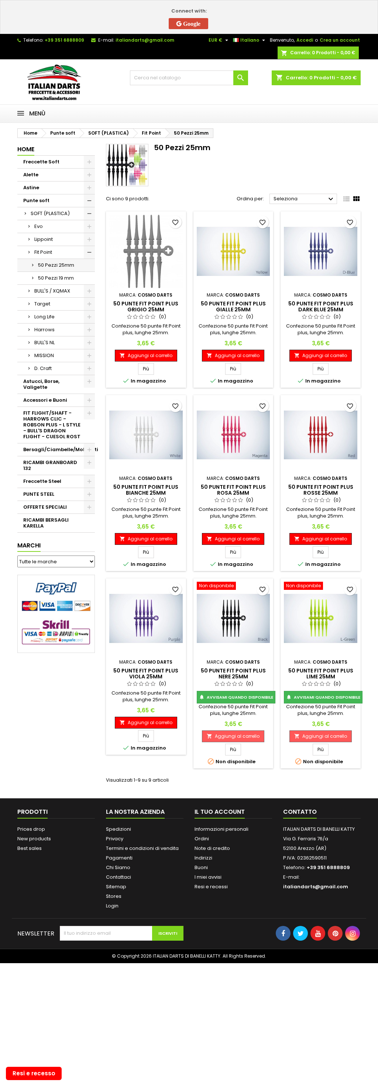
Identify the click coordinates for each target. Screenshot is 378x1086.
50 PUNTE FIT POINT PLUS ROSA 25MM (233, 490)
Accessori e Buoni (45, 400)
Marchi (29, 545)
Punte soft (36, 200)
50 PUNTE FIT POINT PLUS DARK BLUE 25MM (320, 306)
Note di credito (212, 848)
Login (112, 905)
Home (25, 149)
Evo (38, 226)
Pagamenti (119, 857)
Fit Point (43, 252)
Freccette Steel (42, 481)
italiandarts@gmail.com (145, 40)
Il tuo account (220, 811)
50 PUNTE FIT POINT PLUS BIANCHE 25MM (145, 490)
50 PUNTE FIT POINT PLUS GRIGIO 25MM (145, 306)
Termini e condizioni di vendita (142, 848)
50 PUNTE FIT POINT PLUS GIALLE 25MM (233, 306)
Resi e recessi (211, 886)
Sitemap (116, 886)
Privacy (114, 838)
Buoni (201, 867)
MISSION (44, 355)
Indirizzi (203, 857)
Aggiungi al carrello (146, 355)
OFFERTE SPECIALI (45, 507)
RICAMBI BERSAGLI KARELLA (46, 522)
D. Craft (43, 368)
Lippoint (43, 239)
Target (42, 303)
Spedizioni (118, 829)
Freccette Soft (41, 161)
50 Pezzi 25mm (56, 265)
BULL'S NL (44, 342)
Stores (113, 896)
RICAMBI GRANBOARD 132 (50, 465)
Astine (31, 187)
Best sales (29, 848)
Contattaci (118, 877)
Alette (30, 174)
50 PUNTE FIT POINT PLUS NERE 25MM (233, 673)
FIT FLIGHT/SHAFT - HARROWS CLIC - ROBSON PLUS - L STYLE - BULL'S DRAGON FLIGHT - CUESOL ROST (51, 424)
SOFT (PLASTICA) (50, 213)
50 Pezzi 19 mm (56, 277)
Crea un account (340, 40)
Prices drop (31, 829)
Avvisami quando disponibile (236, 697)
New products (34, 838)
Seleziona (304, 199)
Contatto (300, 811)
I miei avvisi (208, 877)
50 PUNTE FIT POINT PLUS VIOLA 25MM (145, 673)
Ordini (202, 838)
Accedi (304, 40)
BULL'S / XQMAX (52, 290)
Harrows (44, 329)
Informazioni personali (221, 829)
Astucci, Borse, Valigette (41, 384)
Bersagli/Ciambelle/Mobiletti (59, 449)
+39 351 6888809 (64, 40)
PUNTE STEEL (38, 494)
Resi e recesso (34, 1073)
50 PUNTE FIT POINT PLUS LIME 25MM (320, 673)
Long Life (44, 316)
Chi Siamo (118, 867)
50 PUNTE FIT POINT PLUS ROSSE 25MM (320, 490)
